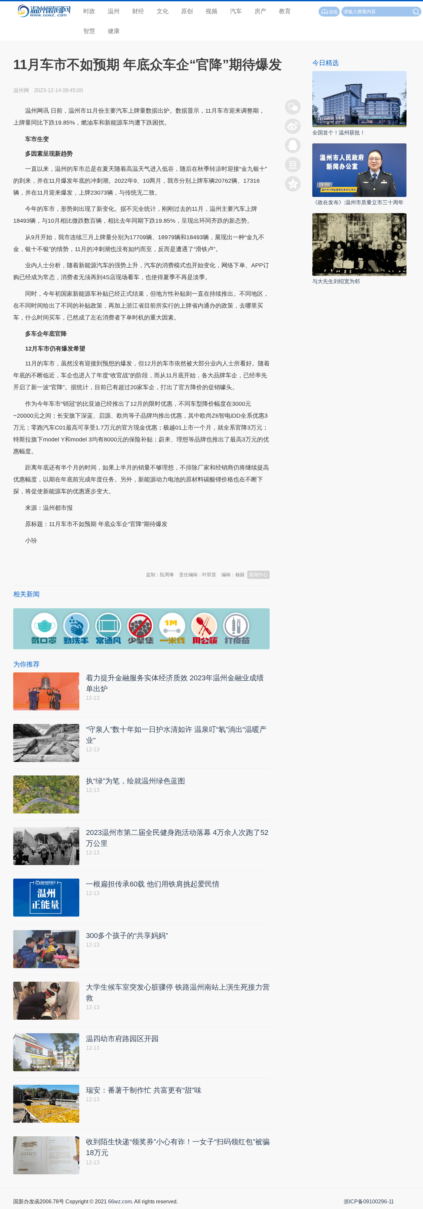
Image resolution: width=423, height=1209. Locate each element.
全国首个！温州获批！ (338, 132)
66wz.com (120, 1201)
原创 (187, 11)
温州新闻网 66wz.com (72, 556)
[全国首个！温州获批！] (359, 98)
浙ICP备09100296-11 (369, 1201)
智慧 (89, 31)
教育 (285, 11)
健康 (114, 31)
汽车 (236, 11)
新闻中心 (258, 574)
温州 (114, 11)
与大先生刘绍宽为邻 (336, 281)
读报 (333, 12)
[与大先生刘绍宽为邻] (359, 244)
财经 (138, 11)
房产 (260, 11)
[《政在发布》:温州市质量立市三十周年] (359, 169)
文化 (163, 11)
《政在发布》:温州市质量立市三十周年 (358, 202)
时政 (89, 11)
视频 (211, 11)
